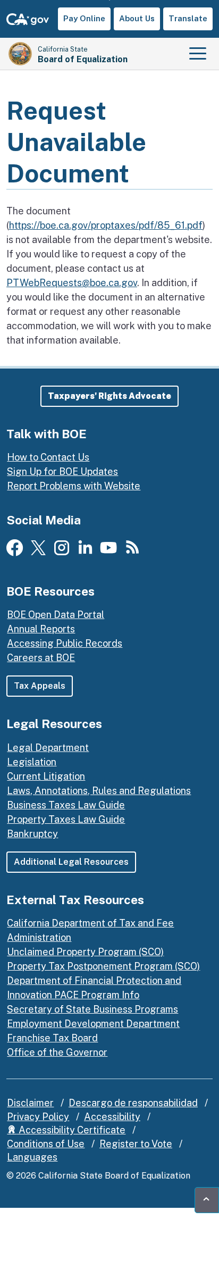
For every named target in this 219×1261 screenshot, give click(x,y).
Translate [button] (188, 18)
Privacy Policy (38, 1116)
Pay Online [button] (84, 18)
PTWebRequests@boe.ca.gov (71, 282)
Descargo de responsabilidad (133, 1102)
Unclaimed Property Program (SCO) (85, 951)
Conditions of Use (46, 1143)
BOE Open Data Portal (55, 614)
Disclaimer (30, 1102)
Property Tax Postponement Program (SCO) (103, 966)
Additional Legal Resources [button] (71, 862)
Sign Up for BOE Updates (62, 471)
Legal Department (48, 747)
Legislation (31, 761)
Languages (32, 1157)
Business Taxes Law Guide (66, 805)
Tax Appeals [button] (39, 686)
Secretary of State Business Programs (92, 1009)
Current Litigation (46, 776)
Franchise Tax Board (52, 1037)
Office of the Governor (57, 1052)
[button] (109, 396)
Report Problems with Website (73, 485)
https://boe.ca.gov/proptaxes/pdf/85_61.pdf (106, 225)
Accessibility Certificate (70, 1129)
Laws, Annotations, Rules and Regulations (99, 790)
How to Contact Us (48, 457)
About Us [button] (137, 18)
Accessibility (112, 1116)
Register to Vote (135, 1143)
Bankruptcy (32, 833)
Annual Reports (41, 628)
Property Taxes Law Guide (66, 819)
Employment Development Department (93, 1023)
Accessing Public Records (64, 643)
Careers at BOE (41, 657)
